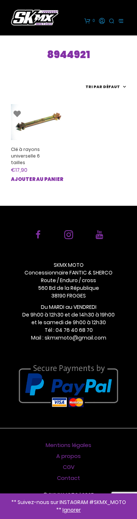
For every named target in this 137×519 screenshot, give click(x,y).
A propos (68, 456)
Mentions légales (68, 445)
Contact (68, 478)
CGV (69, 467)
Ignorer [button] (71, 510)
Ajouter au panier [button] (37, 179)
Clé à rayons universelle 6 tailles (25, 156)
